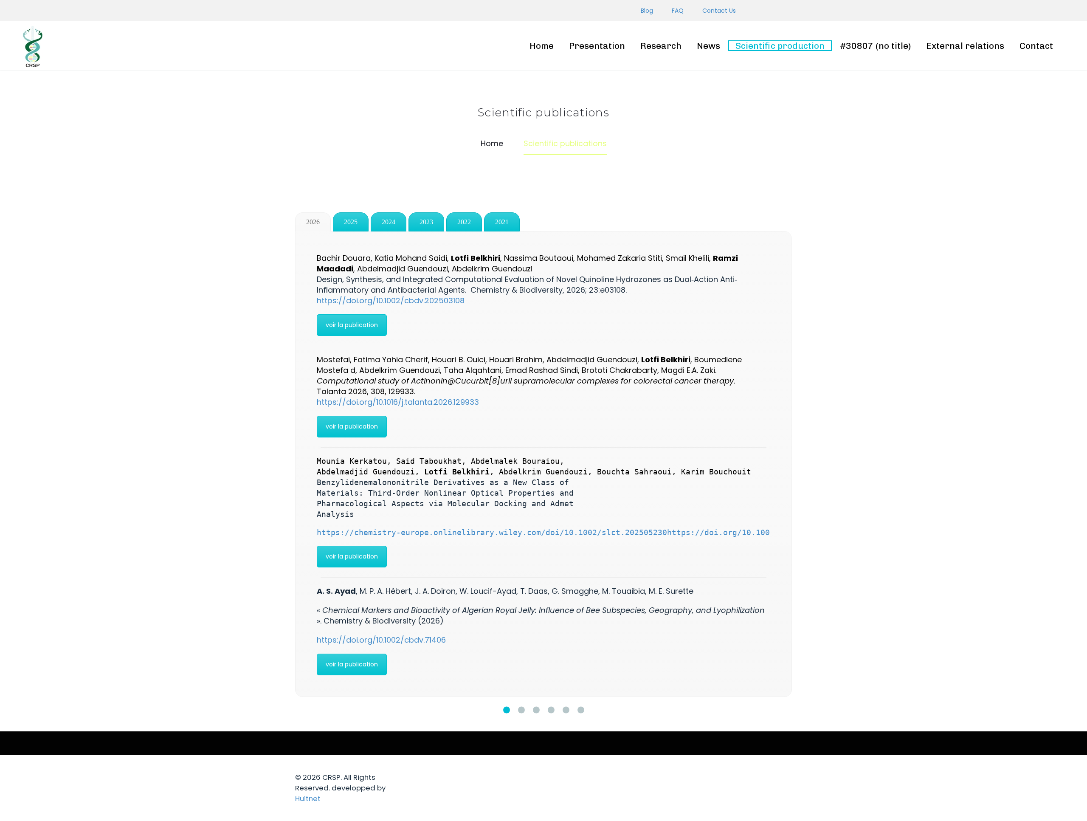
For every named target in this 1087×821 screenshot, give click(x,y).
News (708, 45)
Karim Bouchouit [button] (716, 471)
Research (660, 45)
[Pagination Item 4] (551, 709)
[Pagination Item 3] (536, 709)
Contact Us (719, 10)
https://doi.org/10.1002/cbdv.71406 (381, 640)
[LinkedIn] (575, 10)
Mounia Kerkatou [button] (352, 461)
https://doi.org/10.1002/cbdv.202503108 (391, 300)
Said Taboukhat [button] (429, 461)
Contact (1036, 45)
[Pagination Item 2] (521, 709)
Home (541, 45)
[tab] (313, 221)
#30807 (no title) (875, 45)
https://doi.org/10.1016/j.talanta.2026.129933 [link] (398, 402)
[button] (457, 471)
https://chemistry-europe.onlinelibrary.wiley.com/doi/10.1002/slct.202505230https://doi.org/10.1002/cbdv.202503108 (581, 532)
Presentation (597, 45)
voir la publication (352, 325)
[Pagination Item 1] (506, 709)
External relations (965, 45)
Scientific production (780, 45)
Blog (647, 10)
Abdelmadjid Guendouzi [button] (366, 471)
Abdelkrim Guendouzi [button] (543, 471)
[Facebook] (562, 10)
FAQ (678, 10)
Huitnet (308, 798)
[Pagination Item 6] (580, 709)
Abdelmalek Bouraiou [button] (515, 461)
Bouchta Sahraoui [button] (634, 471)
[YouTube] (600, 10)
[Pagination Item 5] (566, 709)
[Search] (1070, 45)
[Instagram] (588, 10)
